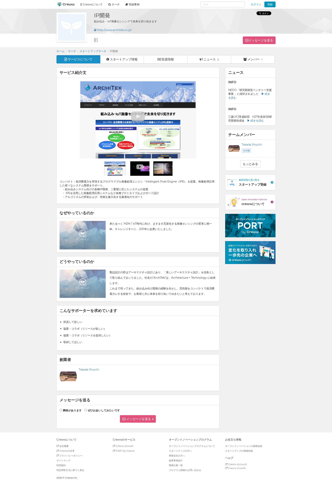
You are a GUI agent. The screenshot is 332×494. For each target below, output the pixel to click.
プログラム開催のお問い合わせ (185, 470)
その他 (246, 150)
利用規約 (61, 465)
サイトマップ (63, 460)
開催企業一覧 (176, 465)
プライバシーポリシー (70, 455)
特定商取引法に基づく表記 (70, 470)
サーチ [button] (115, 4)
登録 (270, 4)
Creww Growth (124, 446)
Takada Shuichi (89, 369)
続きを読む (257, 120)
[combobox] (223, 4)
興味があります (72, 410)
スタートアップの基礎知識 (239, 450)
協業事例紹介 (176, 460)
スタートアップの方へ (180, 450)
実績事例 (133, 4)
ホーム (60, 51)
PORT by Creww (125, 450)
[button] (138, 419)
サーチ (72, 51)
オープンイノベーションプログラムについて (192, 446)
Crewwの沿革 (67, 450)
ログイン (256, 4)
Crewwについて (92, 4)
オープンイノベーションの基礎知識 (243, 446)
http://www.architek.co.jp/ (114, 30)
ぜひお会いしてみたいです (104, 410)
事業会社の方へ (177, 455)
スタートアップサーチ (93, 51)
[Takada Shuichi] (68, 376)
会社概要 (64, 446)
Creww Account (237, 464)
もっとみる (250, 164)
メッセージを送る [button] (260, 40)
